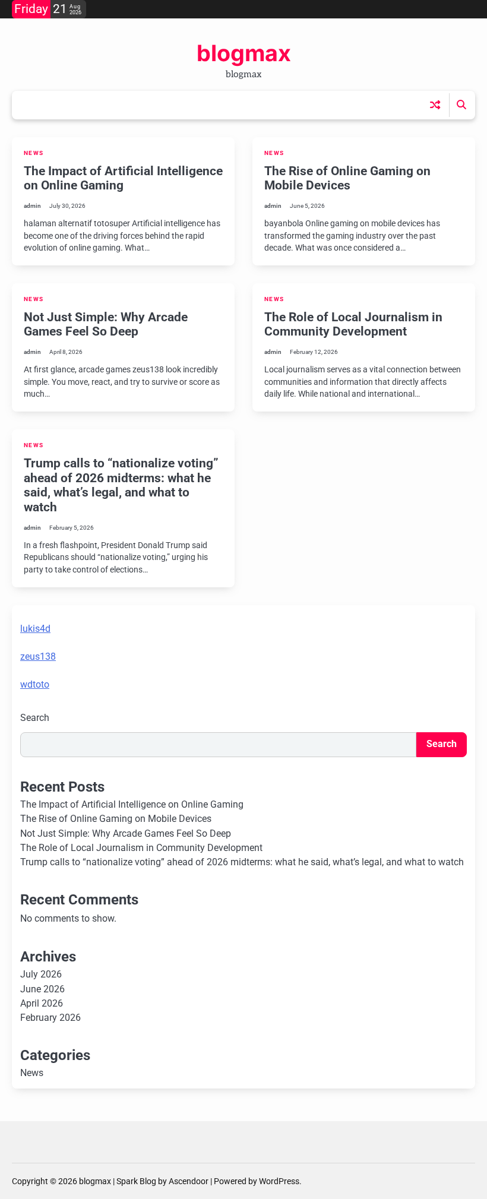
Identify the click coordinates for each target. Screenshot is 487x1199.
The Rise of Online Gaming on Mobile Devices (347, 178)
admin (32, 206)
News (33, 153)
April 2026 (41, 1003)
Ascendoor (188, 1181)
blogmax (244, 53)
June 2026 (42, 989)
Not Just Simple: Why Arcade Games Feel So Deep (106, 324)
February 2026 (50, 1018)
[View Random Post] (435, 105)
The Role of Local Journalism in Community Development (353, 324)
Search (34, 717)
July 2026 (41, 974)
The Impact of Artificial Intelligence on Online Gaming (123, 178)
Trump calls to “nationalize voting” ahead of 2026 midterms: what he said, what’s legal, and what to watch (121, 485)
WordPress (279, 1181)
